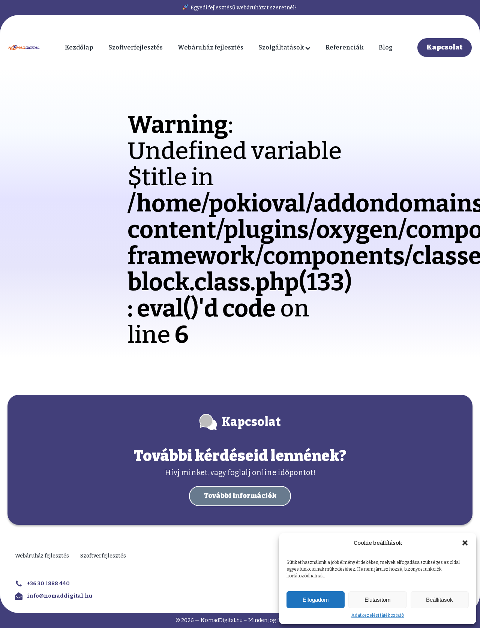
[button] (465, 543)
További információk (240, 496)
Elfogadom (316, 600)
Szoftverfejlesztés (135, 47)
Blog (386, 47)
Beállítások (439, 600)
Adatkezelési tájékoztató (377, 615)
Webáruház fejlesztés (210, 47)
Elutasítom (377, 600)
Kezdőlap (79, 47)
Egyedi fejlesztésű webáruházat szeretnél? (243, 7)
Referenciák (345, 47)
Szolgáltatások (281, 47)
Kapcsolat (444, 47)
